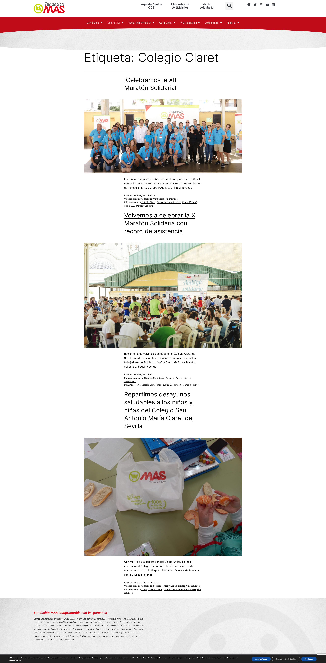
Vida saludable (188, 22)
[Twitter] (255, 5)
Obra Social (165, 22)
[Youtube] (267, 5)
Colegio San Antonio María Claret (180, 589)
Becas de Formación (139, 22)
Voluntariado (212, 22)
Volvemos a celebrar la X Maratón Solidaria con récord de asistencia (159, 223)
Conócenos (93, 22)
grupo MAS (129, 206)
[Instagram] (261, 5)
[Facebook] (249, 5)
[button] (229, 6)
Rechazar (309, 659)
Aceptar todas (261, 659)
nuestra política (168, 658)
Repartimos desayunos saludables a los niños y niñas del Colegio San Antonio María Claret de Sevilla (158, 410)
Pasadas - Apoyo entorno (178, 378)
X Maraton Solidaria (189, 384)
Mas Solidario (171, 384)
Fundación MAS (189, 202)
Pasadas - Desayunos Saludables (169, 586)
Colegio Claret (148, 202)
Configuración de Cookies (286, 659)
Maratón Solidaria (144, 206)
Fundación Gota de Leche (169, 202)
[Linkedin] (273, 5)
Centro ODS (113, 22)
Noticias (231, 22)
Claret (144, 589)
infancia (160, 384)
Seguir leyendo (183, 187)
